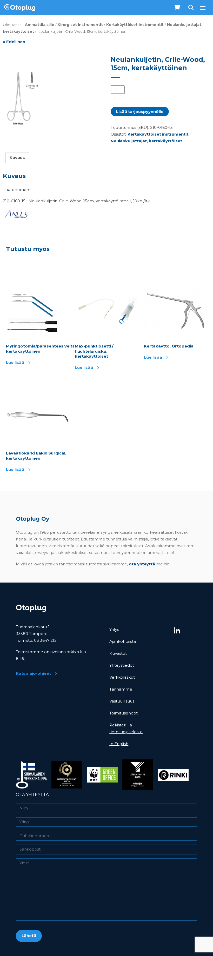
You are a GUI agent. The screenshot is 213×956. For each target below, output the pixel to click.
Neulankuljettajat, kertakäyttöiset (146, 140)
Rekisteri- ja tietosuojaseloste (126, 728)
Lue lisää (15, 362)
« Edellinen (14, 41)
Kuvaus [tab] (17, 157)
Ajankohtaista (122, 641)
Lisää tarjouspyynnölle (139, 111)
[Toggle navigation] (203, 8)
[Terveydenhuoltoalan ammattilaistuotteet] (17, 7)
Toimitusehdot (123, 713)
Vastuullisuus (121, 701)
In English (118, 743)
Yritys (114, 629)
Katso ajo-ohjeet (33, 673)
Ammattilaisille (39, 25)
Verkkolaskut (122, 677)
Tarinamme (120, 689)
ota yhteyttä (142, 563)
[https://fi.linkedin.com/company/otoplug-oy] (186, 631)
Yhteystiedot (121, 665)
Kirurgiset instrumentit (80, 25)
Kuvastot (118, 653)
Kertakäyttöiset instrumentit (135, 25)
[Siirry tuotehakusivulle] (191, 8)
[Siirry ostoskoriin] (177, 8)
